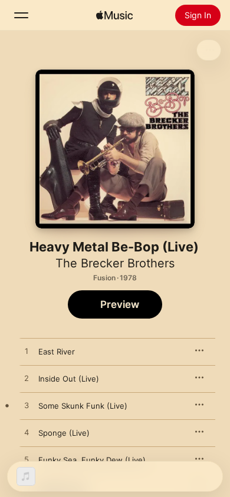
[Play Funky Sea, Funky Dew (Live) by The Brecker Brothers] (26, 460)
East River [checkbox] (56, 351)
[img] (114, 15)
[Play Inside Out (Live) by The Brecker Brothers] (26, 378)
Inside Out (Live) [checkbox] (68, 378)
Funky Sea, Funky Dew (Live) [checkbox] (92, 460)
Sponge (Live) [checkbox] (64, 433)
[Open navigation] (21, 15)
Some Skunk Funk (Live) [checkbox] (82, 405)
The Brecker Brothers (115, 263)
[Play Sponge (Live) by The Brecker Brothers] (26, 433)
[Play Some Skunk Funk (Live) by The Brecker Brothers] (26, 405)
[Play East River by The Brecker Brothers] (26, 351)
